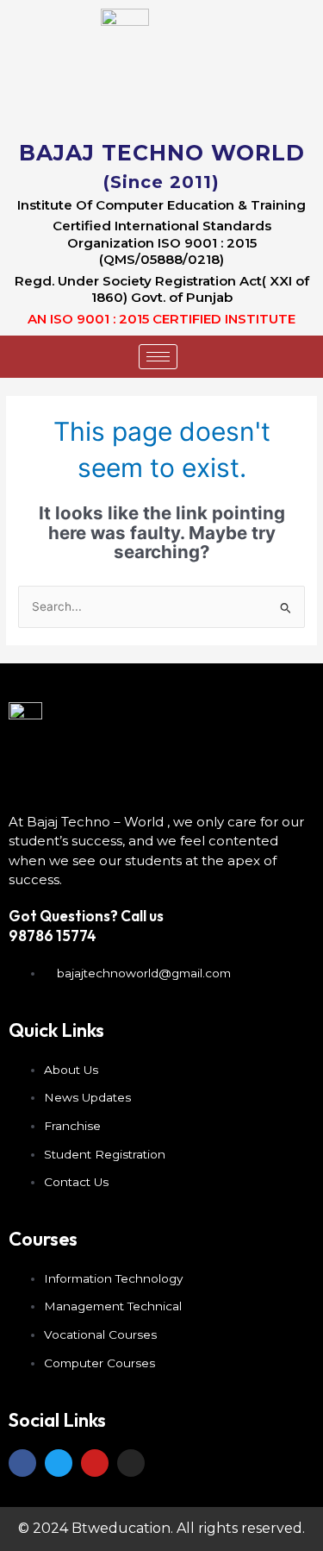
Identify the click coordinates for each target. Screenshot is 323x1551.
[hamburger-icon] (158, 356)
